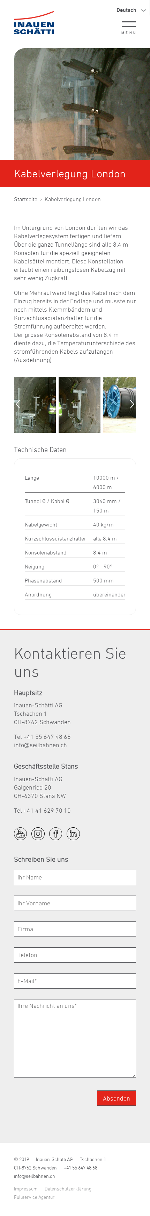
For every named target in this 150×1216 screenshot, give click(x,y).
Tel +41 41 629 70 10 (42, 810)
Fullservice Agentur (34, 1197)
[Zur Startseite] (34, 22)
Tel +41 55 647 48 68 (42, 736)
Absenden (116, 1098)
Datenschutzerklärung (68, 1189)
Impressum (26, 1189)
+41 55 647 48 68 (80, 1168)
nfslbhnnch (41, 745)
